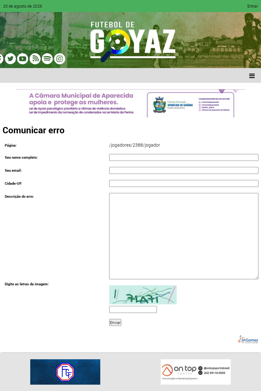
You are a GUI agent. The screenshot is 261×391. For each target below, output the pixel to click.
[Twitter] (37, 59)
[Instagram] (85, 59)
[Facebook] (25, 59)
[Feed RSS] (73, 59)
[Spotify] (61, 59)
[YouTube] (49, 59)
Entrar (252, 6)
